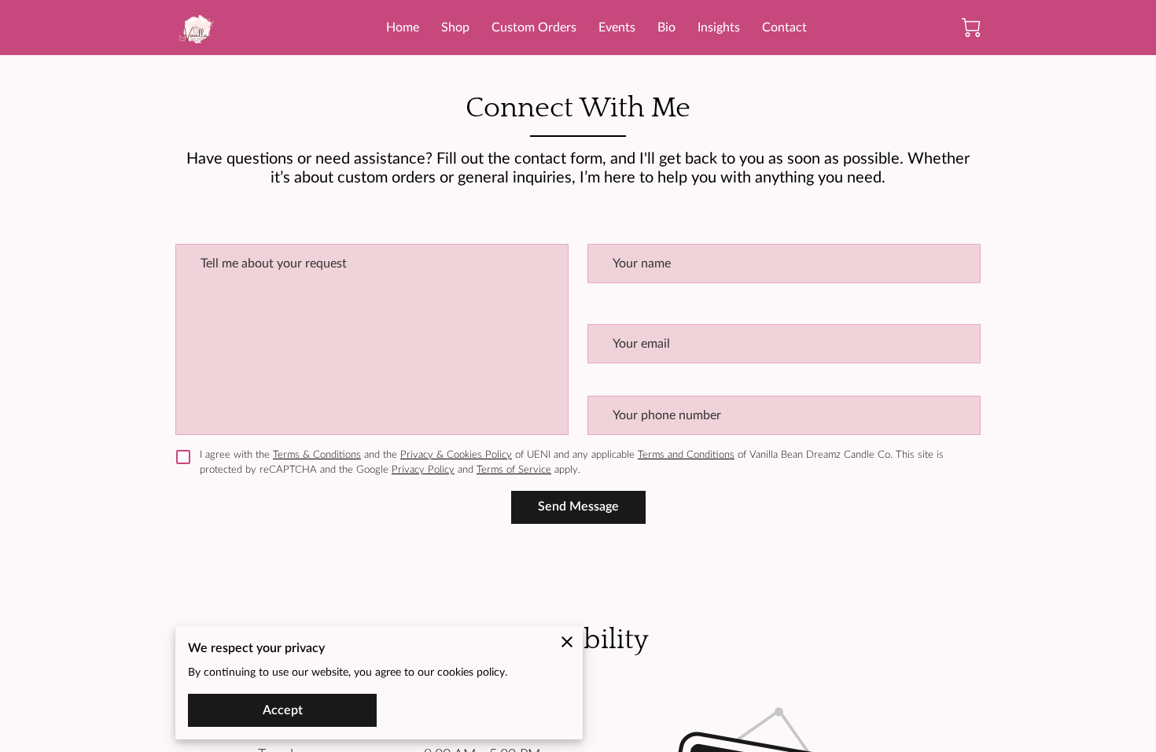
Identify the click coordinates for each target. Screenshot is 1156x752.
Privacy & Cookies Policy (456, 454)
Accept (283, 710)
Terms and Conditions (686, 454)
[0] (971, 27)
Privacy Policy (423, 469)
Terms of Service (514, 469)
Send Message (578, 506)
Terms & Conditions (317, 454)
